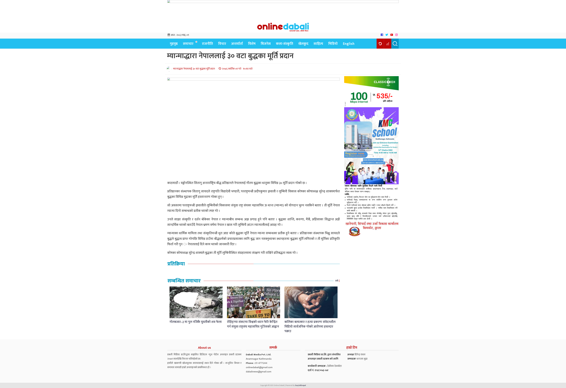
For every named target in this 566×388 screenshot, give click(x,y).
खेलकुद (303, 44)
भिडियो (333, 44)
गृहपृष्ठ (174, 44)
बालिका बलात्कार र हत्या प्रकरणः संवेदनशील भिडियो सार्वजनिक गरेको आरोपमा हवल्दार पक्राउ (309, 326)
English (348, 44)
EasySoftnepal (300, 385)
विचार (222, 44)
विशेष (252, 44)
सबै (336, 281)
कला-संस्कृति (284, 44)
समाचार (188, 44)
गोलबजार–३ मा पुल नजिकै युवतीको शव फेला (196, 322)
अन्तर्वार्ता (237, 44)
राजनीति (207, 44)
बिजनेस (266, 44)
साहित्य (318, 44)
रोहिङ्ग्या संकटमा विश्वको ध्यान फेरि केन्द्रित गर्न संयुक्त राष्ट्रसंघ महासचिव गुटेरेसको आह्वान (253, 324)
